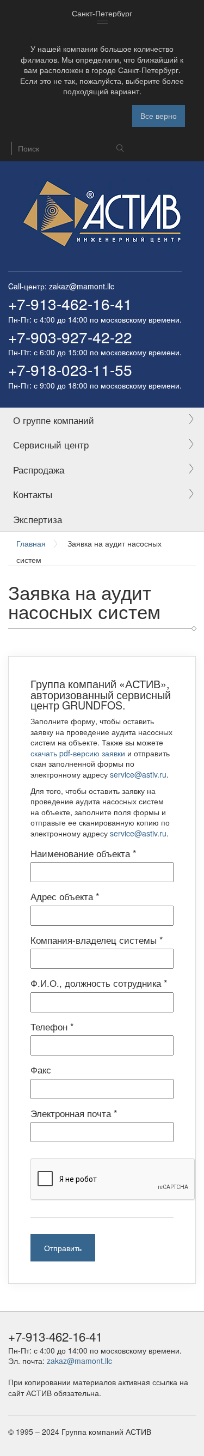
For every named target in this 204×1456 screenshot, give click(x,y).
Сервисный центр (51, 444)
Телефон (52, 1026)
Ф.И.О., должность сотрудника (99, 983)
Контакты (32, 494)
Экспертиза (37, 519)
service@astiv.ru (138, 774)
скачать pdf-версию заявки (77, 753)
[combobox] (102, 13)
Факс (40, 1069)
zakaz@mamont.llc (81, 286)
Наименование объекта (83, 853)
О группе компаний (53, 420)
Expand (191, 420)
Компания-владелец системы (96, 940)
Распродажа (38, 469)
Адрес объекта (65, 896)
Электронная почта (74, 1113)
